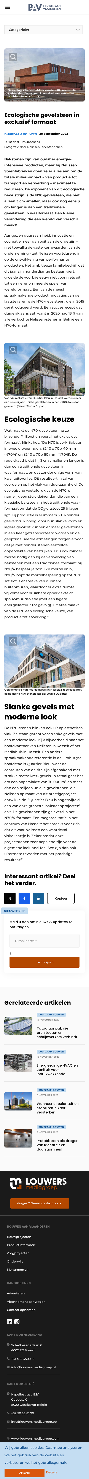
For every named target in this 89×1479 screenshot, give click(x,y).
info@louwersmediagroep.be (34, 1422)
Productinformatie (21, 1245)
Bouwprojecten (19, 1237)
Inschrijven (45, 962)
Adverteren (16, 1293)
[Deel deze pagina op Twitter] (10, 898)
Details (51, 1472)
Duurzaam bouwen (20, 134)
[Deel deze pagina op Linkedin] (38, 898)
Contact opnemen (21, 1310)
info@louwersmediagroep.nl (33, 1367)
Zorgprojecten (18, 1253)
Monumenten (18, 1270)
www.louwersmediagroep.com (35, 1438)
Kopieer (60, 898)
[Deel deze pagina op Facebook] (24, 898)
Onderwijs (15, 1261)
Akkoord (24, 1473)
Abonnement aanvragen (26, 1302)
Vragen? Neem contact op (37, 1203)
